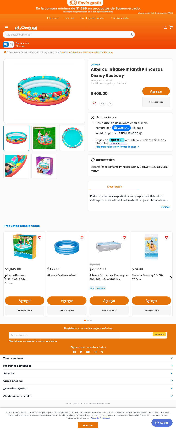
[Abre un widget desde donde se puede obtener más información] (162, 423)
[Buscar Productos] (131, 34)
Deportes (13, 52)
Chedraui (52, 17)
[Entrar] (163, 27)
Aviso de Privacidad (100, 418)
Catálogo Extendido (92, 17)
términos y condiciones (46, 341)
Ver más (165, 206)
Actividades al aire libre (33, 52)
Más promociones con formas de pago (116, 146)
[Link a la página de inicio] (5, 52)
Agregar (156, 91)
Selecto (69, 17)
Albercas (52, 52)
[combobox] (69, 34)
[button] (6, 27)
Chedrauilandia (120, 17)
